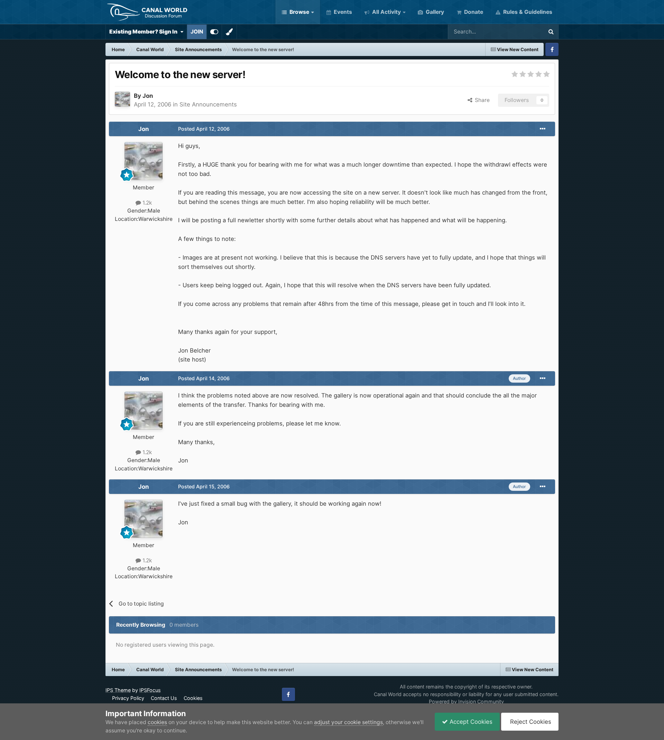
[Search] (551, 32)
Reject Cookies (529, 721)
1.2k (146, 202)
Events (342, 12)
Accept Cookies (470, 721)
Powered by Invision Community (466, 701)
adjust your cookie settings (348, 722)
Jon (147, 95)
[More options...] (543, 129)
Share (481, 100)
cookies (157, 722)
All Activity (386, 12)
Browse (298, 12)
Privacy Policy (128, 698)
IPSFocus (150, 690)
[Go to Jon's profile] (122, 99)
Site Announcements (208, 104)
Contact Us (164, 698)
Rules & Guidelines (527, 12)
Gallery (434, 12)
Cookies (193, 698)
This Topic (521, 32)
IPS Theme (118, 690)
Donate (473, 12)
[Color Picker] (229, 32)
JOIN (197, 31)
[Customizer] (214, 32)
